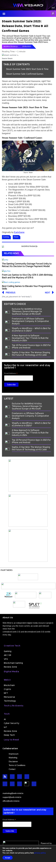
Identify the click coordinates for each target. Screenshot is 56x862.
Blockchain (9, 685)
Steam (16, 237)
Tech (7, 713)
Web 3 (7, 679)
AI (5, 719)
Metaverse (9, 697)
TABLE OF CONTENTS (17, 64)
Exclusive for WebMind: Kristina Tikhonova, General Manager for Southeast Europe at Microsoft (27, 311)
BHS (53, 8)
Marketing (13, 757)
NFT (6, 693)
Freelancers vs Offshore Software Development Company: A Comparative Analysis (30, 321)
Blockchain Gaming (13, 663)
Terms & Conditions (17, 765)
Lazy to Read (11, 739)
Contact (12, 769)
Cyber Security (11, 723)
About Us (8, 617)
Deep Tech (9, 735)
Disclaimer (13, 761)
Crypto (7, 689)
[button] (4, 14)
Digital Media (11, 671)
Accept (7, 858)
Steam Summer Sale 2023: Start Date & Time (27, 69)
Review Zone (10, 666)
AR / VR (7, 655)
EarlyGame (19, 232)
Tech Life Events (14, 705)
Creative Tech (12, 645)
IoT (5, 727)
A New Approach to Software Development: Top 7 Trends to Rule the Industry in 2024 (30, 338)
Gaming (6, 237)
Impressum (13, 754)
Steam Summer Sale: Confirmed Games (24, 74)
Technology (10, 700)
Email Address (10, 373)
